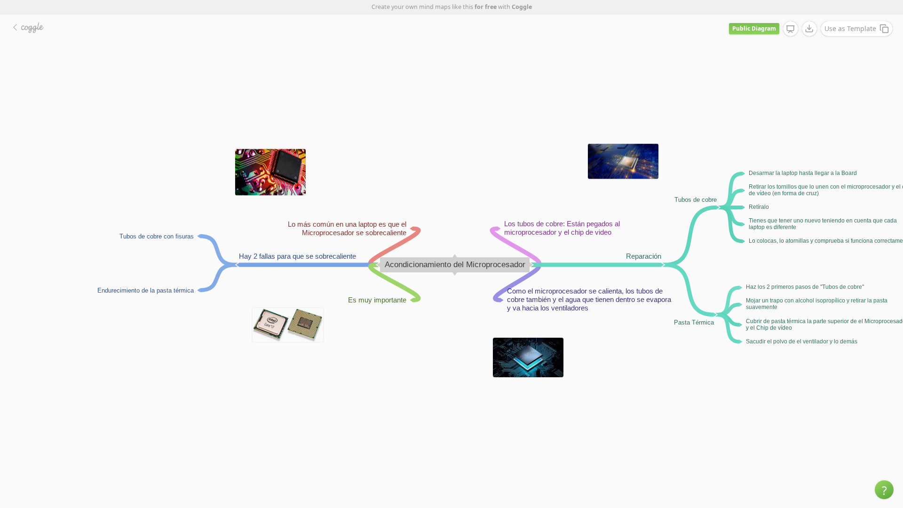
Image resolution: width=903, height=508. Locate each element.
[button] (884, 489)
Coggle (522, 7)
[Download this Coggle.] (809, 28)
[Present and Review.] (790, 29)
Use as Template (850, 28)
